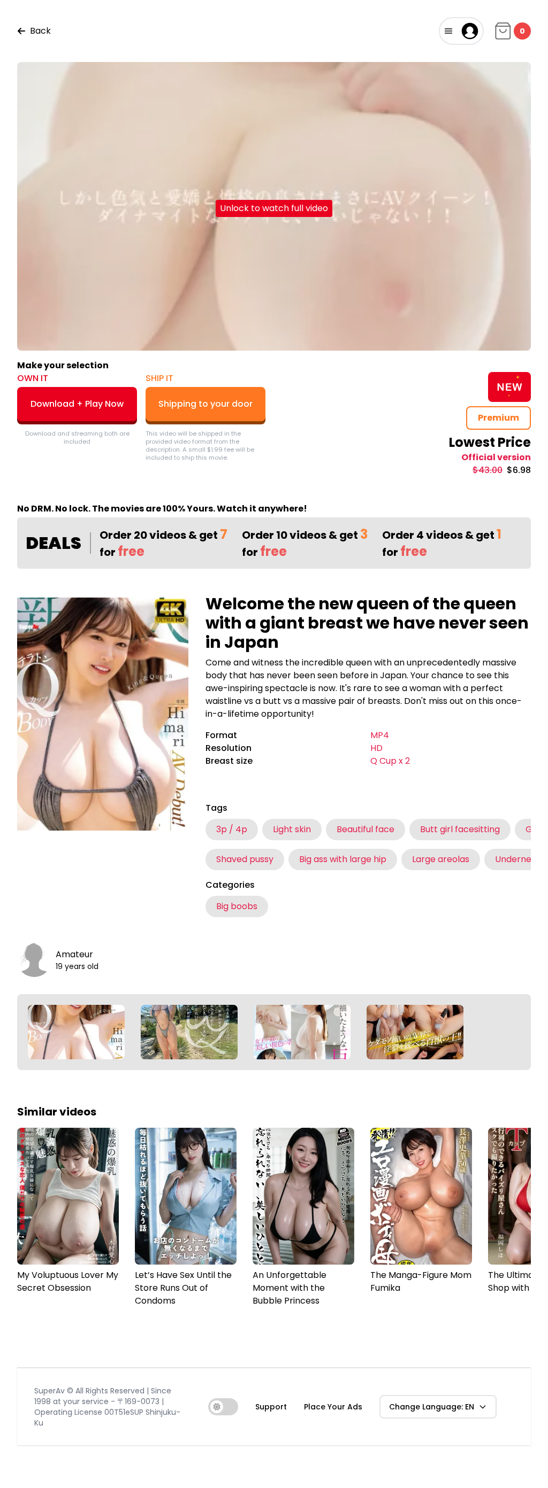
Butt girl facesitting (460, 829)
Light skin (292, 829)
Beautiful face (365, 829)
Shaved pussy (244, 859)
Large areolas (440, 859)
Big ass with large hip (342, 859)
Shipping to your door (205, 404)
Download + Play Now (77, 404)
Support (271, 1406)
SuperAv (49, 1390)
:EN (431, 1406)
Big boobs (236, 906)
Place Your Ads (333, 1406)
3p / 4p (231, 829)
